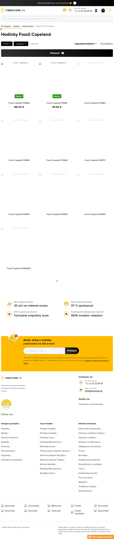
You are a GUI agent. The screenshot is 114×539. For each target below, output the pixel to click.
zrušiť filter (33, 44)
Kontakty (83, 455)
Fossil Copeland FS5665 (19, 160)
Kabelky (5, 442)
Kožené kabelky (47, 464)
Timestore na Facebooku (91, 404)
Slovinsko (33, 510)
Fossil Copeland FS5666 (19, 103)
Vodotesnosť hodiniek (89, 459)
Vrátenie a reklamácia (89, 442)
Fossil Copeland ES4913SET (19, 268)
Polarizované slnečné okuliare (55, 450)
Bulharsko (10, 505)
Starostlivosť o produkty (90, 464)
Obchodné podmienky (89, 428)
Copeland (20, 43)
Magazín (83, 482)
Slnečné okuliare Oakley (52, 459)
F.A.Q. (82, 468)
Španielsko (103, 510)
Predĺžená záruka (87, 486)
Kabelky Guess (47, 473)
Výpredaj (5, 455)
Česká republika (79, 512)
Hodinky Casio (47, 437)
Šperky (4, 433)
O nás (81, 450)
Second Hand (7, 450)
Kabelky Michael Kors (50, 468)
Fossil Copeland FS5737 (95, 160)
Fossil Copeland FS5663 (95, 103)
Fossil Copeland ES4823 (19, 214)
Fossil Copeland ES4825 (95, 214)
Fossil (5, 43)
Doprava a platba (87, 437)
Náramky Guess (47, 446)
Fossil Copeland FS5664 (57, 160)
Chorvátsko (33, 505)
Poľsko (78, 505)
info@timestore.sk (93, 390)
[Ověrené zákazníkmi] (11, 29)
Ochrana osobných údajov (91, 433)
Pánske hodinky (47, 428)
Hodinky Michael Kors (50, 442)
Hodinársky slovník (88, 473)
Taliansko (56, 510)
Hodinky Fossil (27, 26)
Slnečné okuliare (9, 437)
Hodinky (5, 428)
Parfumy (5, 446)
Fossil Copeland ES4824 (57, 214)
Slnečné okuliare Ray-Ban (52, 455)
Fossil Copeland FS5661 (57, 103)
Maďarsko (56, 505)
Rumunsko (103, 505)
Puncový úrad (85, 477)
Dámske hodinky (48, 433)
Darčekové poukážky (11, 459)
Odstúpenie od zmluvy (90, 446)
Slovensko (10, 510)
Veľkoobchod (85, 490)
